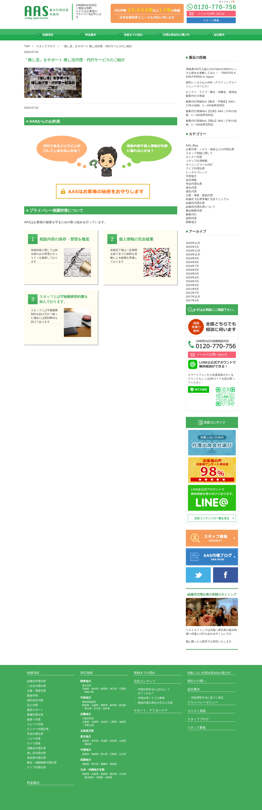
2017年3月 (192, 300)
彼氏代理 (191, 191)
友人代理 (32, 705)
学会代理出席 (194, 183)
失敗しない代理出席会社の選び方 (209, 672)
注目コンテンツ (144, 681)
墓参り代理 (33, 719)
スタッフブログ (198, 719)
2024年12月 (193, 250)
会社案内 (193, 689)
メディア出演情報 (196, 160)
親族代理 (32, 695)
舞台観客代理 (194, 210)
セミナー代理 (194, 156)
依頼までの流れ (144, 672)
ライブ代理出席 (195, 168)
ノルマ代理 (33, 738)
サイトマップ (227, 1)
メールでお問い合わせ (211, 13)
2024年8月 (192, 262)
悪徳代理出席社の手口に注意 (155, 702)
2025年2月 (192, 246)
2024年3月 (192, 281)
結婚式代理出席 (195, 202)
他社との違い (196, 680)
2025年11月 (193, 242)
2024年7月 (192, 265)
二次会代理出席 (36, 685)
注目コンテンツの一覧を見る (211, 518)
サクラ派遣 (33, 743)
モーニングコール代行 (199, 164)
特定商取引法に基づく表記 (207, 697)
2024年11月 (193, 254)
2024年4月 (192, 277)
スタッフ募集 (211, 20)
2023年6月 (192, 285)
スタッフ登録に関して (199, 153)
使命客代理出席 (36, 757)
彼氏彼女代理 (35, 700)
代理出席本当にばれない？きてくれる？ (154, 691)
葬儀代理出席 (35, 714)
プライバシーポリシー (202, 702)
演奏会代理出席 (36, 748)
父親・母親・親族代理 (199, 195)
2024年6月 (192, 269)
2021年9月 (192, 288)
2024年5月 (192, 273)
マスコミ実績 (196, 710)
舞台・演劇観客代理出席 (42, 762)
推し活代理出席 (36, 752)
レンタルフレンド (196, 172)
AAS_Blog (192, 145)
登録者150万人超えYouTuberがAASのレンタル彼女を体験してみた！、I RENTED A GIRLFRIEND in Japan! (211, 72)
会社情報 (191, 179)
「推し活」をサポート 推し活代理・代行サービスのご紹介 (74, 60)
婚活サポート (35, 709)
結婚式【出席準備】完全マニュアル (207, 199)
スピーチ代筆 (35, 724)
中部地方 (191, 176)
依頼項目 (33, 672)
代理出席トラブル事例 (151, 697)
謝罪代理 (191, 218)
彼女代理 (191, 187)
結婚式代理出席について (200, 206)
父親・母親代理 (36, 690)
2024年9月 (192, 258)
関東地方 (191, 222)
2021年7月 (192, 292)
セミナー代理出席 (38, 728)
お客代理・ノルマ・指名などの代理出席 (210, 149)
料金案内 (33, 782)
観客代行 (191, 214)
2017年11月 (193, 296)
